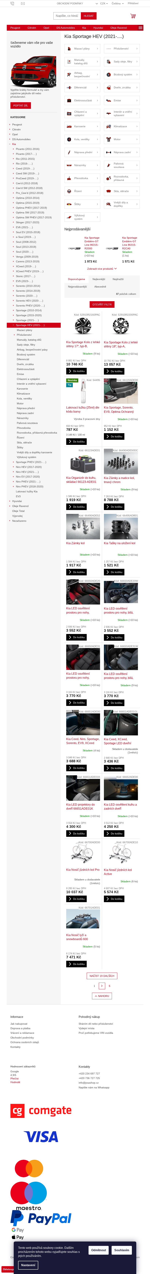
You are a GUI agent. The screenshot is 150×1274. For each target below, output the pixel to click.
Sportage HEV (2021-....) (30, 325)
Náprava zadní (25, 413)
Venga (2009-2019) (27, 256)
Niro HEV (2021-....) (27, 471)
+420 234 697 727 (89, 1073)
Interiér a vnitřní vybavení (31, 383)
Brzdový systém (26, 354)
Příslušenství (24, 334)
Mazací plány (24, 330)
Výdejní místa (86, 1028)
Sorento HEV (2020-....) (29, 300)
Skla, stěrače (24, 442)
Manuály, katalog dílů (29, 339)
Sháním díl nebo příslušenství (96, 1023)
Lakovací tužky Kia (27, 491)
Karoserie (22, 388)
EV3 (18, 496)
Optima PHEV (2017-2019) (31, 207)
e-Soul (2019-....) (26, 236)
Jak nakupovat (18, 1023)
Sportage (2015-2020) (29, 315)
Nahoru (103, 996)
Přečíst (14, 1078)
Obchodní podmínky (70, 3)
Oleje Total (18, 510)
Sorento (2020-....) (26, 295)
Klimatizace (23, 393)
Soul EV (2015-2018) (28, 232)
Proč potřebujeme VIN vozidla (96, 1032)
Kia (14, 144)
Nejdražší (118, 279)
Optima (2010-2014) (28, 197)
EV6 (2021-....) (24, 227)
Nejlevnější (99, 279)
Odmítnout (98, 1250)
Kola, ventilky (24, 398)
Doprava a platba (20, 1028)
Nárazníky (23, 418)
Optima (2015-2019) (28, 202)
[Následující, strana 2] (102, 986)
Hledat (89, 15)
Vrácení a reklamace (22, 1032)
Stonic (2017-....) (25, 276)
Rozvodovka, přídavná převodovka (37, 432)
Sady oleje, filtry (26, 344)
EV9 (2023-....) (24, 281)
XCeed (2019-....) (26, 266)
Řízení (20, 437)
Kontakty (15, 1046)
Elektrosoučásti (25, 369)
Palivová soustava (27, 423)
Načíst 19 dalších (102, 975)
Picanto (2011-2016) (28, 148)
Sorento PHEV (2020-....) (30, 305)
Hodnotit (15, 1082)
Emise (20, 374)
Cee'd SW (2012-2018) (29, 188)
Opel (15, 134)
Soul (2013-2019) (26, 246)
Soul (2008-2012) (26, 241)
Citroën (16, 129)
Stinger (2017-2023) (27, 222)
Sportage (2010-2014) (29, 310)
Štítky (20, 447)
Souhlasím (121, 1250)
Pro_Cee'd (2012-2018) (29, 192)
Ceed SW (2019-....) (27, 173)
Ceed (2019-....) (25, 168)
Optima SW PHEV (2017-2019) (34, 217)
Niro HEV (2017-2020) (29, 466)
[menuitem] (15, 28)
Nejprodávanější (77, 286)
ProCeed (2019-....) (27, 178)
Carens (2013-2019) (28, 261)
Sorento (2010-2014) (28, 285)
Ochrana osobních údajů (24, 1042)
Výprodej (17, 515)
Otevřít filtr (102, 304)
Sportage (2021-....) (27, 320)
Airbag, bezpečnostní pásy (32, 349)
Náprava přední (26, 408)
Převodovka (24, 427)
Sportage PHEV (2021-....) (31, 462)
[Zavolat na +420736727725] (15, 3)
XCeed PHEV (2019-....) (30, 271)
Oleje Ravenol (20, 506)
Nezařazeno (19, 520)
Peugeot (17, 124)
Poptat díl (20, 105)
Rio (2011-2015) (25, 158)
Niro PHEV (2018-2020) (29, 486)
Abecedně (100, 286)
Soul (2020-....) (24, 251)
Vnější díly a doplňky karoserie (34, 452)
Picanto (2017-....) (26, 153)
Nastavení (28, 1265)
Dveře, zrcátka (25, 364)
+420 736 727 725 (89, 1078)
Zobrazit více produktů (100, 268)
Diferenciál (23, 359)
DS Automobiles (21, 139)
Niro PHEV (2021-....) (28, 481)
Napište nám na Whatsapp (94, 1087)
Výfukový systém (26, 457)
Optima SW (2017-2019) (30, 212)
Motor (20, 403)
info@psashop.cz (89, 1082)
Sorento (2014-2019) (28, 290)
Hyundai (17, 501)
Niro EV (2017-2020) (28, 476)
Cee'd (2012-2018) (27, 183)
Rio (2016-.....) (24, 163)
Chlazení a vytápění (28, 379)
